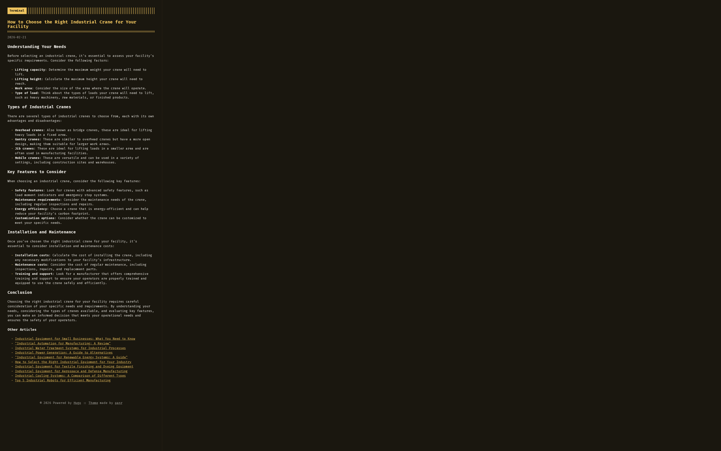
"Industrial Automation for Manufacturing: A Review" (63, 343)
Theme (93, 403)
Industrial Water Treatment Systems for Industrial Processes (70, 348)
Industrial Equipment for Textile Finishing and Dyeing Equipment (74, 366)
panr (118, 403)
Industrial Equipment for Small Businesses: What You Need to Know (75, 339)
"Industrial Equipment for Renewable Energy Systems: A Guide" (71, 357)
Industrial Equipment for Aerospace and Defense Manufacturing (71, 371)
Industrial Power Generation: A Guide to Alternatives (64, 353)
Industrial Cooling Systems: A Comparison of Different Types (70, 376)
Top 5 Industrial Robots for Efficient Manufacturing (63, 380)
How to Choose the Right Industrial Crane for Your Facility (72, 24)
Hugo (77, 403)
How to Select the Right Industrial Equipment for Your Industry (73, 362)
